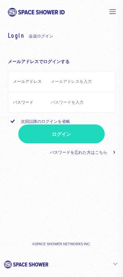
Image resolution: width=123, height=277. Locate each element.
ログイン (61, 134)
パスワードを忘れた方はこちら (78, 152)
